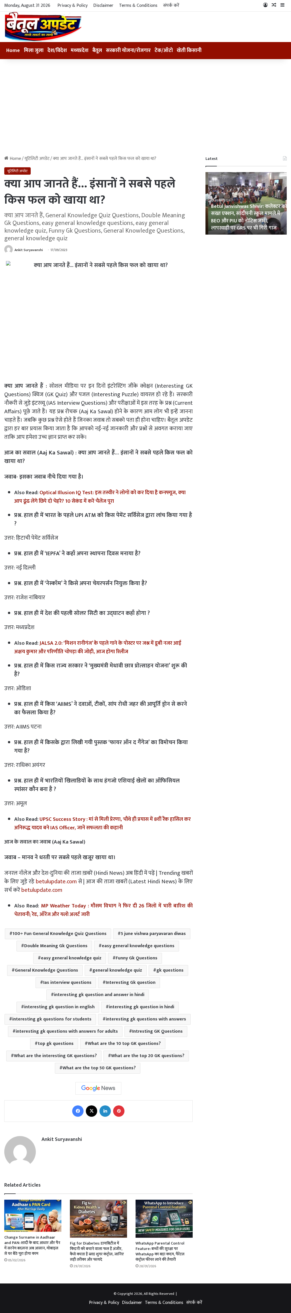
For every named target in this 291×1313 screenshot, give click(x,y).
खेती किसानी (189, 50)
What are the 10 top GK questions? (124, 1043)
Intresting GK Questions (157, 1031)
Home (13, 50)
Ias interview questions (67, 982)
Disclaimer (103, 5)
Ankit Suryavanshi (28, 250)
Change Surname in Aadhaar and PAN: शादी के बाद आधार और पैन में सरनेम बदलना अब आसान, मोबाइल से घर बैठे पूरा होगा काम (32, 1245)
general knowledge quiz (117, 970)
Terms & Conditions (138, 5)
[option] (246, 203)
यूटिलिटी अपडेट (36, 158)
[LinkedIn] (105, 1111)
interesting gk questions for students (52, 1019)
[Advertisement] (145, 107)
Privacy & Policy (72, 5)
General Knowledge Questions (46, 970)
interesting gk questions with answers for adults (67, 1031)
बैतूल (97, 50)
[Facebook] (78, 1111)
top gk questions (56, 1043)
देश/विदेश (57, 50)
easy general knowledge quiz (71, 958)
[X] (91, 1111)
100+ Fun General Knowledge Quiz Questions (60, 934)
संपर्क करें (171, 5)
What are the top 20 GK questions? (147, 1056)
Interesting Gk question (130, 982)
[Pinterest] (118, 1111)
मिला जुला (33, 50)
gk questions (170, 970)
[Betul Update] (43, 27)
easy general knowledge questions (138, 946)
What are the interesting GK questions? (55, 1056)
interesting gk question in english (59, 1007)
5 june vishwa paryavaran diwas (153, 934)
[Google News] (98, 1088)
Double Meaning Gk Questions (56, 946)
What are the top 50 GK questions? (99, 1068)
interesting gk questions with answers (146, 1019)
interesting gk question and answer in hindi (99, 995)
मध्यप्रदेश (79, 50)
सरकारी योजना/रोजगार (128, 50)
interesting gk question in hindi (141, 1007)
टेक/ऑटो (164, 50)
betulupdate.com (56, 881)
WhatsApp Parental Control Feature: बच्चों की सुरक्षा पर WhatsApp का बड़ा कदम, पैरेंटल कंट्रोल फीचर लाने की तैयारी (160, 1251)
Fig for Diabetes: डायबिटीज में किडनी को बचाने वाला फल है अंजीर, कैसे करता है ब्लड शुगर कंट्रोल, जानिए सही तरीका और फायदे (97, 1251)
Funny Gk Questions (136, 958)
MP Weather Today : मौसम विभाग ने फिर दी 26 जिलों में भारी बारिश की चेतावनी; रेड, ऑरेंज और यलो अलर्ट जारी (103, 910)
